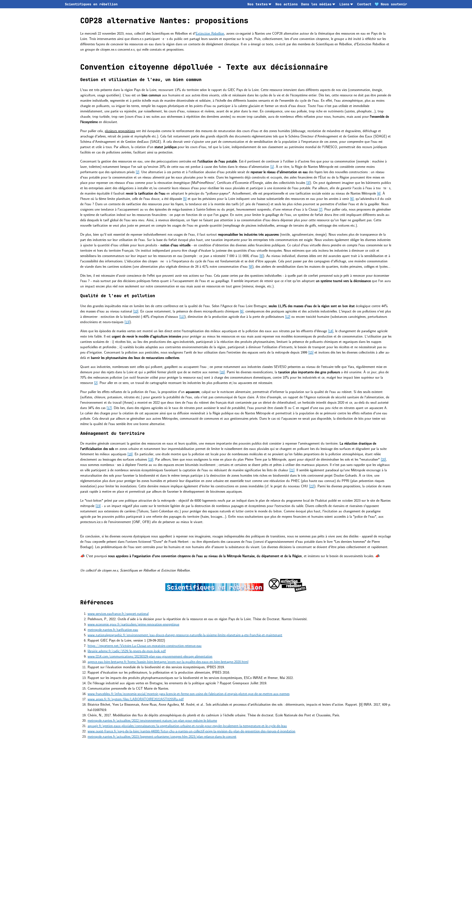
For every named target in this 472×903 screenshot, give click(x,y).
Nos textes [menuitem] (257, 4)
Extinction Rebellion (210, 33)
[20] (383, 459)
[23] (98, 505)
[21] (291, 469)
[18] (130, 453)
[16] (222, 371)
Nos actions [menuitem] (286, 4)
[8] (261, 255)
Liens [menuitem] (344, 4)
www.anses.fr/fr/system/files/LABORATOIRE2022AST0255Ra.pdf (136, 698)
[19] (150, 459)
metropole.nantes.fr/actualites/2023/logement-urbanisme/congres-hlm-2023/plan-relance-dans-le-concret (162, 736)
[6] (352, 198)
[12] (287, 316)
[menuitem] (91, 4)
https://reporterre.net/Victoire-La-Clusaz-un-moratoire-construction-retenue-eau (145, 645)
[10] (135, 311)
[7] (320, 209)
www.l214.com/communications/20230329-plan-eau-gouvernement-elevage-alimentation (150, 656)
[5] (185, 198)
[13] (127, 321)
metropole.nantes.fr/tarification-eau (113, 629)
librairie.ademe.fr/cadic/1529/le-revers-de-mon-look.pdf (127, 650)
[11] (181, 316)
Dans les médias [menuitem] (316, 4)
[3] (308, 182)
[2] (137, 171)
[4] (379, 193)
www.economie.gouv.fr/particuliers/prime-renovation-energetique (133, 624)
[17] (109, 407)
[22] (311, 485)
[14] (330, 330)
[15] (310, 352)
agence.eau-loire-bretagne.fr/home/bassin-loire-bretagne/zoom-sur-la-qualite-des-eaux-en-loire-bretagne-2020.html (168, 661)
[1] (272, 166)
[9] (250, 266)
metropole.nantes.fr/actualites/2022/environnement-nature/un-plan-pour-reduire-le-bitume (152, 720)
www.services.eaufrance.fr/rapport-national (118, 613)
